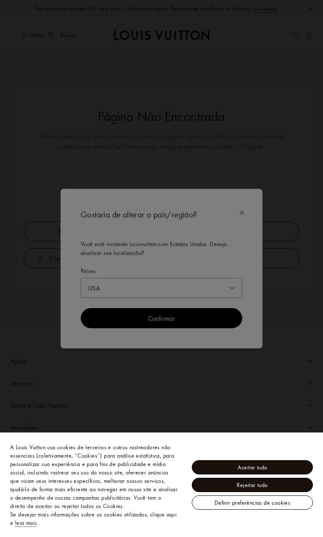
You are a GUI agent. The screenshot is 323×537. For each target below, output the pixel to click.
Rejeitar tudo (252, 485)
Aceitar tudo (252, 467)
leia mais (26, 523)
